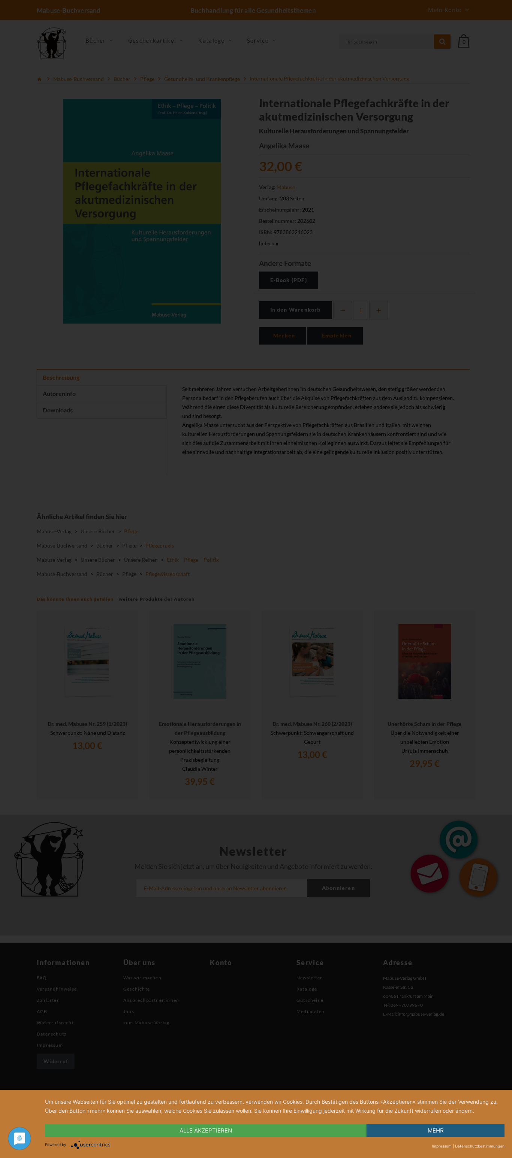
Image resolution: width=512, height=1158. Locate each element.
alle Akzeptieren (206, 1130)
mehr (436, 1130)
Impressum (442, 1146)
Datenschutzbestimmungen (480, 1146)
